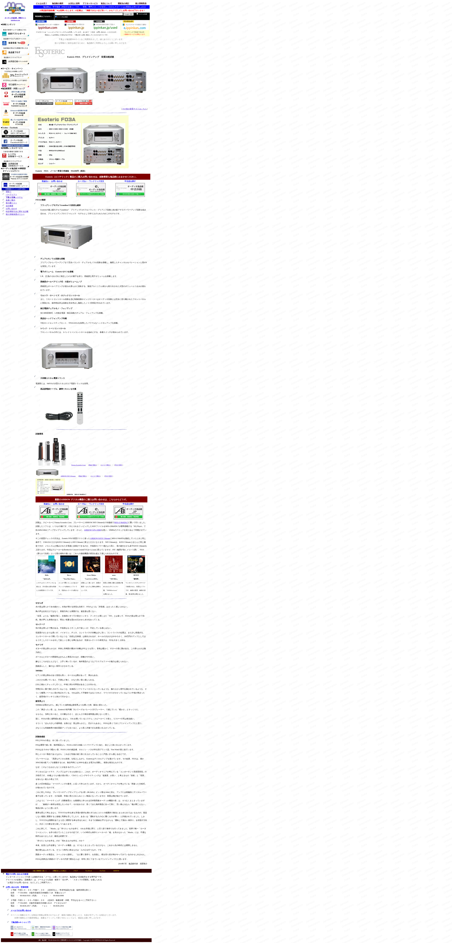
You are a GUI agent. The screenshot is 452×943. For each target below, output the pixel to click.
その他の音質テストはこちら (134, 109)
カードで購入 (105, 465)
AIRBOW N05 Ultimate (68, 476)
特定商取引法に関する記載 (17, 211)
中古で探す (118, 465)
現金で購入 (92, 465)
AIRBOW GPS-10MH (92, 530)
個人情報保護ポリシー (15, 214)
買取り (8, 192)
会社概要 (9, 206)
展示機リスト (11, 203)
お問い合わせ (11, 209)
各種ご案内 (10, 200)
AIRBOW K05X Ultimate (100, 538)
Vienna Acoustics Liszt (78, 465)
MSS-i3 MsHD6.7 (121, 522)
